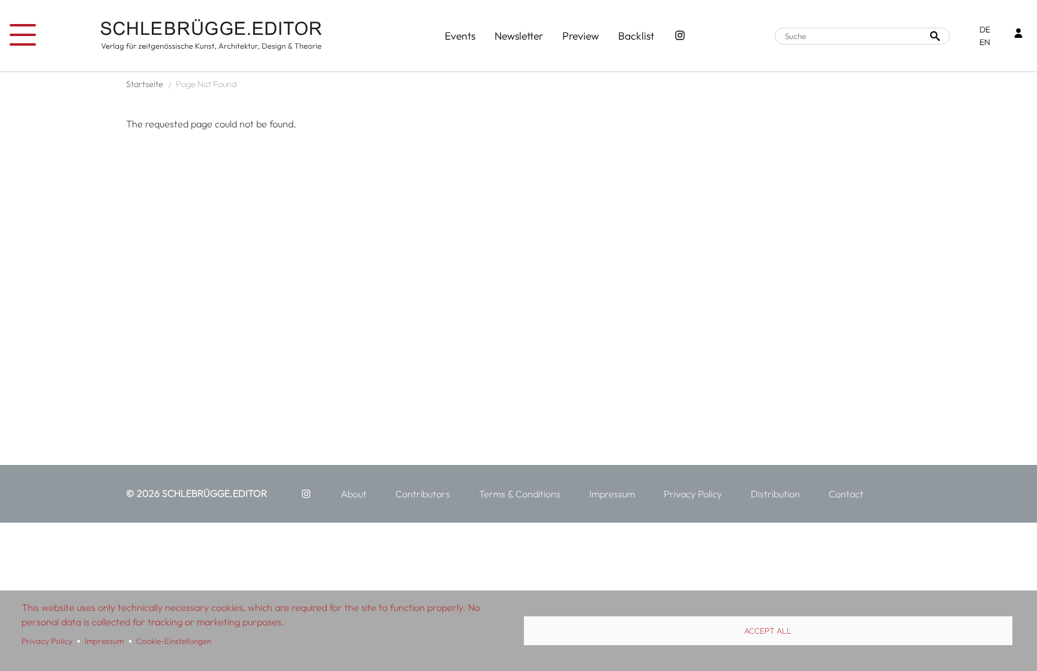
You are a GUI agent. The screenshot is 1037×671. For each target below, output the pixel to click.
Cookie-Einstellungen (173, 641)
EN (984, 42)
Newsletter (518, 36)
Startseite (144, 84)
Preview (580, 36)
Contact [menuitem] (846, 494)
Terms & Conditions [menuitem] (520, 494)
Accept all (768, 630)
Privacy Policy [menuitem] (693, 494)
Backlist (636, 36)
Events (460, 36)
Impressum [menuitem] (612, 494)
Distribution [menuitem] (775, 494)
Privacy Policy (47, 641)
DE (984, 29)
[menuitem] (306, 493)
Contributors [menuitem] (422, 494)
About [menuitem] (354, 494)
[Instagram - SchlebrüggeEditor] (680, 36)
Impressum (104, 641)
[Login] (1018, 34)
